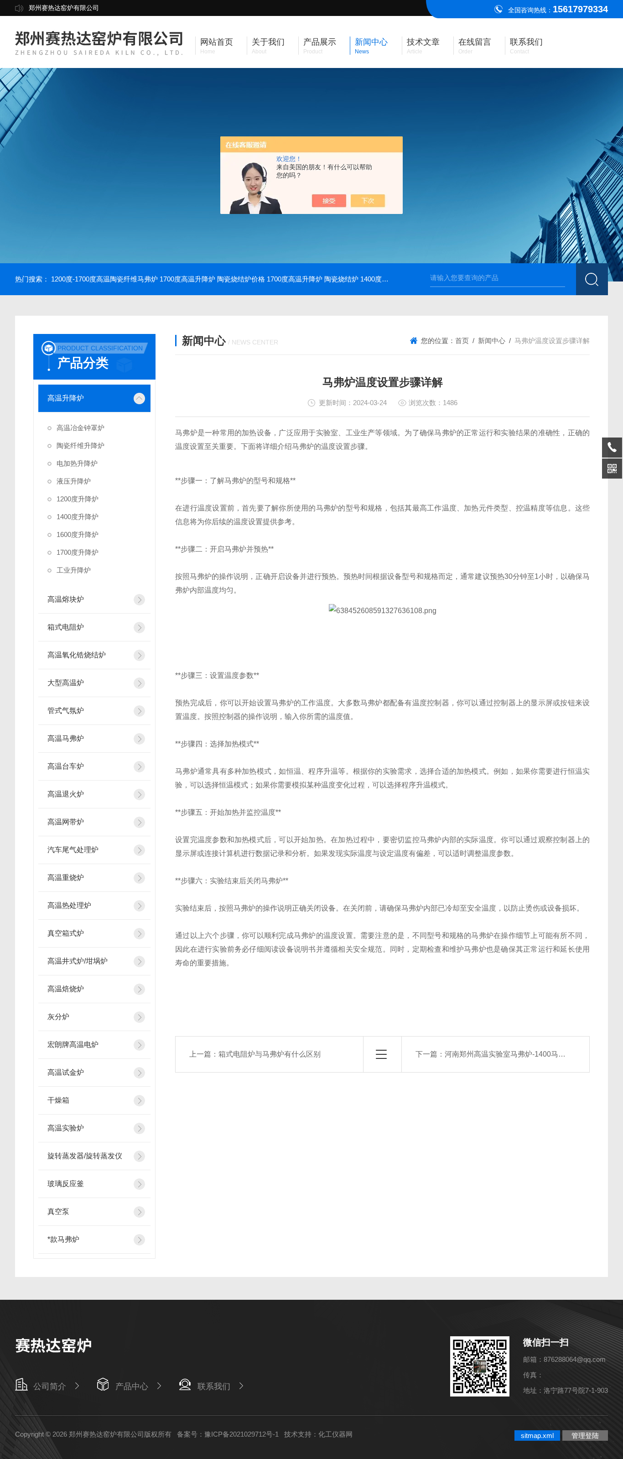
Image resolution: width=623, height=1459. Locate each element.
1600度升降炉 (78, 534)
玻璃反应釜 (65, 1184)
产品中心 (131, 1386)
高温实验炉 (65, 1128)
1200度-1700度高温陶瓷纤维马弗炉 (104, 279)
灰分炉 (58, 1017)
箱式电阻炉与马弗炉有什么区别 (269, 1054)
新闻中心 (491, 340)
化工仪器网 (335, 1434)
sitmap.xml (537, 1435)
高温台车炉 (65, 766)
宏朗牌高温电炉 (73, 1044)
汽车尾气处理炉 (73, 850)
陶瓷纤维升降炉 (80, 445)
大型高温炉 (65, 683)
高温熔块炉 (65, 599)
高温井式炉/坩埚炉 (77, 961)
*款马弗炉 (63, 1239)
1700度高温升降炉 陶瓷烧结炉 (312, 279)
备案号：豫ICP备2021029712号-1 (228, 1434)
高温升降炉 (65, 398)
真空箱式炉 (65, 933)
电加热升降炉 (77, 463)
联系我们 (213, 1386)
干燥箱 (58, 1100)
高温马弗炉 (65, 738)
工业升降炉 (74, 570)
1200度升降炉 (78, 499)
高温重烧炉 (65, 877)
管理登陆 (585, 1435)
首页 (462, 340)
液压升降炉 (74, 481)
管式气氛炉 (65, 710)
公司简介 (49, 1386)
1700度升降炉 (78, 552)
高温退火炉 (65, 794)
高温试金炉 (65, 1072)
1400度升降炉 (78, 517)
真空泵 (58, 1211)
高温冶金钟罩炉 (80, 428)
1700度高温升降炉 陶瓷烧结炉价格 (212, 279)
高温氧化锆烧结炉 (76, 655)
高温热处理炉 (69, 905)
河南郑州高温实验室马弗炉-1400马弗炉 (509, 1054)
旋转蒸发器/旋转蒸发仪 (84, 1156)
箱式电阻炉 (65, 627)
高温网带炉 (65, 822)
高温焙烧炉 (65, 989)
